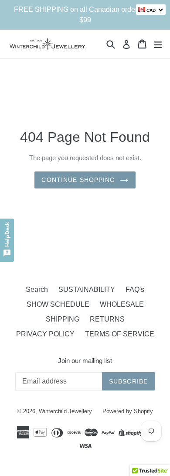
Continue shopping (78, 179)
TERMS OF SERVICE (119, 334)
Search (37, 289)
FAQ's (135, 289)
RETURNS (107, 319)
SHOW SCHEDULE (58, 304)
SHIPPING (62, 319)
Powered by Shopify (127, 411)
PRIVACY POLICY (45, 334)
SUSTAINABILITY (86, 289)
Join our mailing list (85, 360)
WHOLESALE (122, 304)
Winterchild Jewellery (65, 411)
